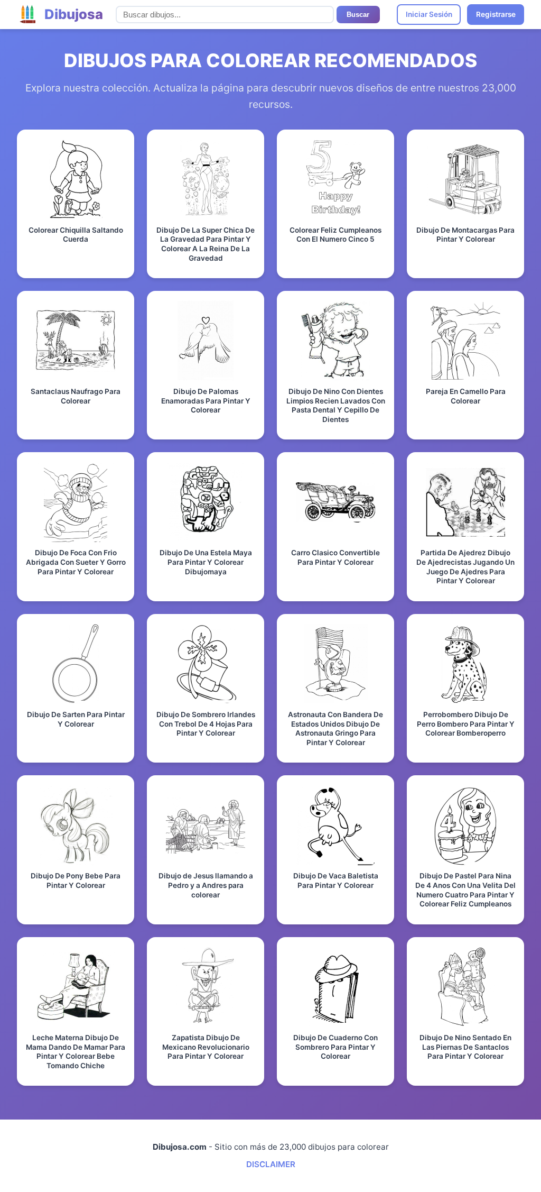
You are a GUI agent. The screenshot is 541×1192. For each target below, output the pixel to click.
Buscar (358, 15)
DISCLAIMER (270, 1164)
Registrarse (496, 14)
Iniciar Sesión (429, 14)
